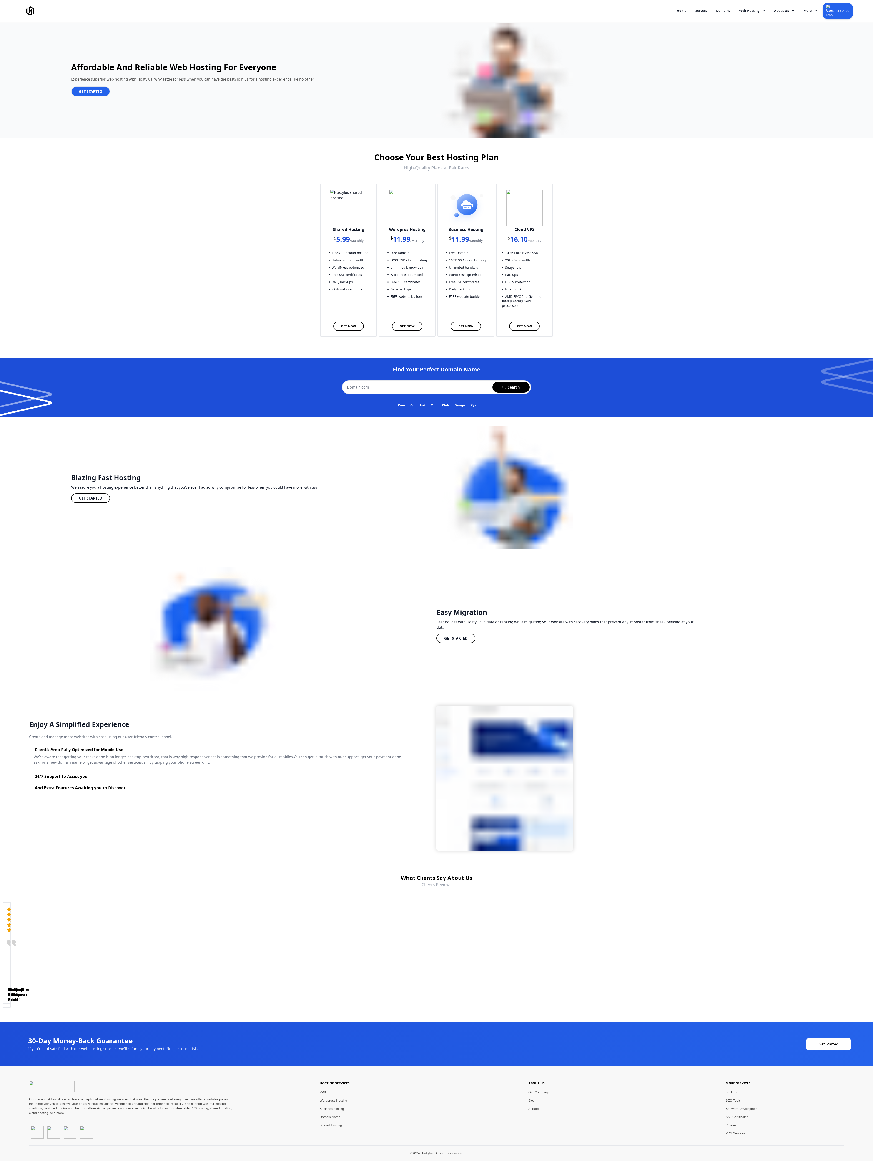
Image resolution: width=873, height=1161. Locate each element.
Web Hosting (749, 10)
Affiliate (533, 1109)
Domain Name (330, 1117)
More (807, 10)
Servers (701, 10)
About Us (781, 10)
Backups (732, 1092)
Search (514, 387)
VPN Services (735, 1133)
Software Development (742, 1109)
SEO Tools (733, 1100)
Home (681, 10)
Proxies (731, 1125)
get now (348, 326)
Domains (723, 10)
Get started (90, 498)
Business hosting (332, 1109)
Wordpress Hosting (333, 1100)
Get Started (90, 91)
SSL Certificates (737, 1117)
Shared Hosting (331, 1125)
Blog (531, 1100)
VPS (323, 1092)
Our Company (538, 1092)
